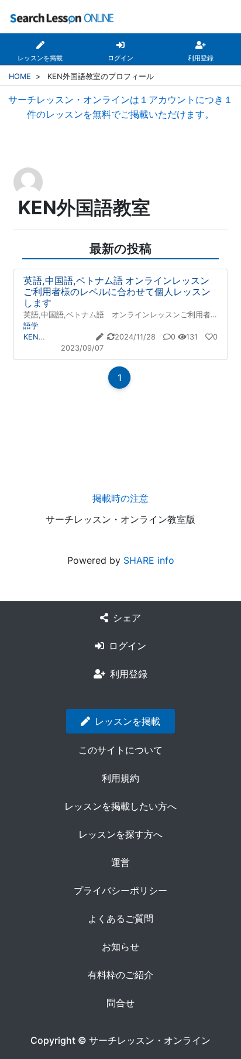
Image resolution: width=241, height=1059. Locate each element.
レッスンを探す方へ (120, 834)
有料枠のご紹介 (120, 975)
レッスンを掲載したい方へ (120, 806)
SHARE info (148, 560)
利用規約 (120, 778)
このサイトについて (120, 750)
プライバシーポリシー (120, 890)
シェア (127, 617)
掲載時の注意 (120, 498)
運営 (120, 862)
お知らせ (120, 946)
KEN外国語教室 (50, 337)
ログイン (127, 646)
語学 (31, 325)
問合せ (120, 1003)
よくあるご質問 (120, 918)
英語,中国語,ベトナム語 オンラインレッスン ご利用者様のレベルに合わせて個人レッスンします (122, 292)
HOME (20, 76)
